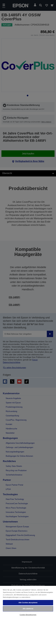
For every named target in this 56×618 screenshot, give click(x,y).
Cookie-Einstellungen (28, 615)
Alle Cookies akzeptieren (28, 602)
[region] (28, 602)
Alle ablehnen (28, 608)
